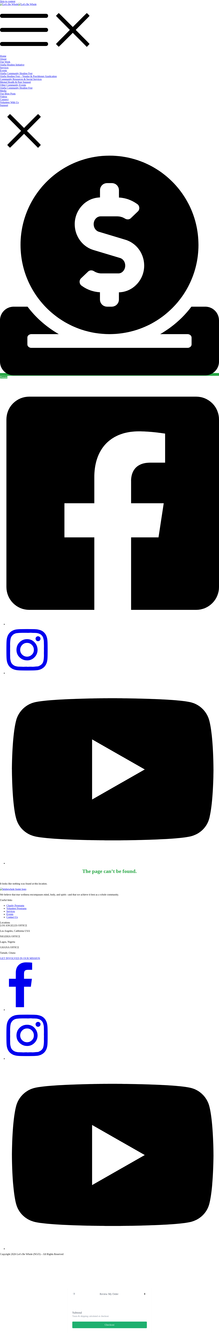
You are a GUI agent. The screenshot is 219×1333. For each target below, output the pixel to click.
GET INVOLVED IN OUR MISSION (20, 958)
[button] (74, 1294)
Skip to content (7, 1)
